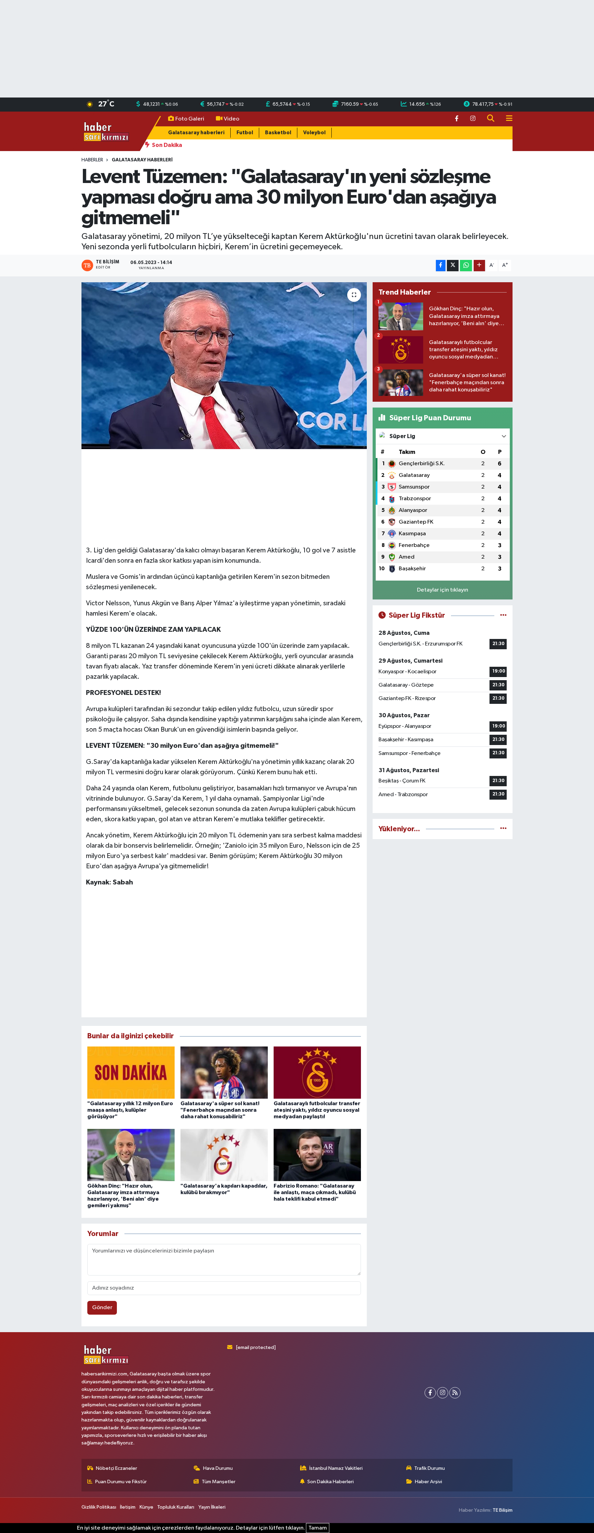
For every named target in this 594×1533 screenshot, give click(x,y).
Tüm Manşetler (218, 1481)
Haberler (92, 160)
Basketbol (278, 132)
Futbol (244, 132)
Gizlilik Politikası (98, 1507)
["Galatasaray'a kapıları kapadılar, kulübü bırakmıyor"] (224, 1155)
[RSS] (455, 1392)
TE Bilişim (503, 1510)
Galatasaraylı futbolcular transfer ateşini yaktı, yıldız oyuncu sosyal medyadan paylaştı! (317, 1110)
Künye (146, 1507)
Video (231, 119)
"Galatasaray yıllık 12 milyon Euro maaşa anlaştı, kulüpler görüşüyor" (130, 1110)
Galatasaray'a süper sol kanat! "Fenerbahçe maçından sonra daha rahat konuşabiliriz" (220, 1110)
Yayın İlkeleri (212, 1507)
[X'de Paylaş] (453, 265)
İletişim (127, 1507)
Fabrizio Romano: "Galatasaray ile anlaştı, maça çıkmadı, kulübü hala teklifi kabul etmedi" (315, 1192)
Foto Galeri (189, 119)
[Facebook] (430, 1392)
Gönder (102, 1308)
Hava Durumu (218, 1468)
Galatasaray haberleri (196, 132)
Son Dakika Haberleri (330, 1481)
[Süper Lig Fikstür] (503, 615)
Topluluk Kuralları (175, 1507)
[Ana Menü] (506, 119)
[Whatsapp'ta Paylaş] (466, 265)
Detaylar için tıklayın (442, 590)
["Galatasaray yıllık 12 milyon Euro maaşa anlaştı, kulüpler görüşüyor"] (131, 1072)
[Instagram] (442, 1392)
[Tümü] (503, 829)
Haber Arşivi (428, 1481)
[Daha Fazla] (479, 265)
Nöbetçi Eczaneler (116, 1468)
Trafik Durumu (429, 1468)
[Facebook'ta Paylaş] (441, 265)
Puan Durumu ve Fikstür (121, 1481)
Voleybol (314, 132)
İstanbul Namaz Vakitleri (336, 1468)
